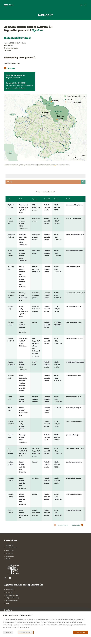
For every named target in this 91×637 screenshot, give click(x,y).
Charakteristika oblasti (11, 548)
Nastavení (8, 632)
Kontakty (8, 559)
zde (55, 164)
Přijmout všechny (80, 632)
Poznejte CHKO (9, 545)
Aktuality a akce (10, 556)
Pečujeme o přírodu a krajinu (13, 598)
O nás (7, 603)
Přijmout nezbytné (26, 632)
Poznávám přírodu (10, 589)
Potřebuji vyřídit (9, 553)
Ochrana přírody (10, 550)
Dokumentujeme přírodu (12, 600)
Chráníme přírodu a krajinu (12, 595)
